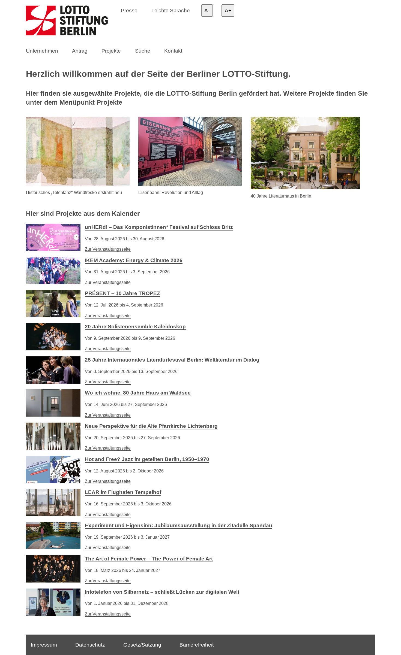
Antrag (80, 51)
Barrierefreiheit (196, 644)
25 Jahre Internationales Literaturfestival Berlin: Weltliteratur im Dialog (172, 360)
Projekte (111, 51)
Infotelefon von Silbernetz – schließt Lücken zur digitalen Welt (162, 592)
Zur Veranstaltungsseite (108, 249)
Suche (142, 51)
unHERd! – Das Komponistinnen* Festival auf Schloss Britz (159, 227)
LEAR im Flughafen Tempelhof (123, 492)
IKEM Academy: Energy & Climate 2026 (133, 260)
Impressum (44, 644)
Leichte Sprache (170, 10)
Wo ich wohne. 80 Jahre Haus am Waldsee (138, 393)
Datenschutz (90, 644)
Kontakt (173, 51)
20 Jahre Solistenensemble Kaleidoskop (135, 326)
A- (207, 10)
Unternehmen (42, 51)
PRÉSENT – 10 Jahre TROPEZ (122, 293)
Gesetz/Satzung (142, 644)
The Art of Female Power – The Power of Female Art (149, 559)
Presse (129, 10)
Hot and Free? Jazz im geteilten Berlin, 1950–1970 (147, 459)
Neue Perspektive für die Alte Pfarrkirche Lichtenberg (151, 426)
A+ (228, 10)
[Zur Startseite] (72, 21)
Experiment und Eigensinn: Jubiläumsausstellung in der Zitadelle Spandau (178, 525)
